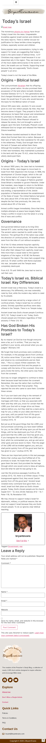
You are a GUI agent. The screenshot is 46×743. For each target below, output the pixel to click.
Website (4, 610)
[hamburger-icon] (16, 2)
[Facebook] (4, 680)
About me (6, 692)
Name (4, 592)
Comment (6, 563)
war (21, 546)
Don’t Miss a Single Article (12, 697)
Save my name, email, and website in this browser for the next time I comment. (22, 621)
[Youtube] (15, 680)
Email (4, 601)
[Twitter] (10, 680)
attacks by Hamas (22, 31)
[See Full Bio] (28, 540)
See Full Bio (21, 541)
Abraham (21, 85)
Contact (5, 702)
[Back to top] (43, 740)
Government (13, 546)
